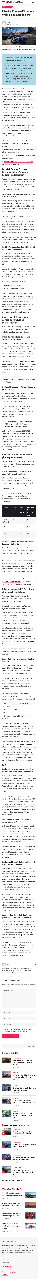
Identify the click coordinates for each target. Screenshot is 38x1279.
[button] (4, 2)
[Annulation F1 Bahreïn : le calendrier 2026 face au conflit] (30, 1205)
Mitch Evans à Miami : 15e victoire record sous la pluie (24, 1146)
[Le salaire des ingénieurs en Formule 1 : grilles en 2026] (30, 1215)
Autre (15, 1085)
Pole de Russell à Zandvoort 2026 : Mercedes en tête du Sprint (22, 1062)
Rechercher (31, 1046)
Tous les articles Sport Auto (14, 1180)
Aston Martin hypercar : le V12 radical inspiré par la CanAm (23, 1133)
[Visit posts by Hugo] (4, 23)
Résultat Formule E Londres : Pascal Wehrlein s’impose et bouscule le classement (16, 143)
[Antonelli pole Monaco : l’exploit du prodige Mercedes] (30, 1195)
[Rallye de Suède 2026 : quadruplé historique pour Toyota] (30, 1226)
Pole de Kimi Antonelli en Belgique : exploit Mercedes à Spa (23, 1172)
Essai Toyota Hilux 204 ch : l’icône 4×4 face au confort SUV (24, 1102)
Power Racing (14, 2)
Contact (5, 1274)
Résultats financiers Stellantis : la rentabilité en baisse (24, 1089)
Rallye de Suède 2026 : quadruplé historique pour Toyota (11, 1226)
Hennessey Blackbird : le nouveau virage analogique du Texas (24, 1076)
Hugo (8, 22)
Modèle (15, 1072)
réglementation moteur (11, 309)
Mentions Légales (9, 1272)
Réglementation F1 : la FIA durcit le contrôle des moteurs (24, 1158)
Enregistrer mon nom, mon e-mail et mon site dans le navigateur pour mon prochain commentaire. (18, 1030)
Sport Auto (7, 7)
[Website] (35, 964)
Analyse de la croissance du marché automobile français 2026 (22, 1115)
